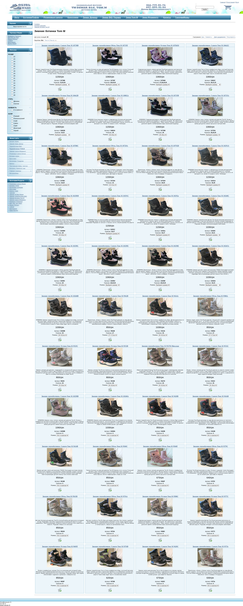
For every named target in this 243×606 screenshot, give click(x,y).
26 (14, 66)
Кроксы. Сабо (13, 191)
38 (14, 95)
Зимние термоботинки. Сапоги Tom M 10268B (60, 296)
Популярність (231, 37)
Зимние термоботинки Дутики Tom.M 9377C (210, 496)
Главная (222, 2)
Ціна (202, 37)
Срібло (16, 123)
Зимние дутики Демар (16, 194)
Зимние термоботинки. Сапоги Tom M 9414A (160, 296)
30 (14, 76)
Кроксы (167, 17)
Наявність (208, 37)
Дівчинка (16, 101)
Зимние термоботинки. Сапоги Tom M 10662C (210, 45)
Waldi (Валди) (13, 210)
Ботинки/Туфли (31, 17)
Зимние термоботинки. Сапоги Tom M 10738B (60, 45)
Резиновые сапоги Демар (17, 184)
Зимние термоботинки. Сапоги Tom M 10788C (59, 145)
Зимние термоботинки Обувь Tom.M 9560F (160, 446)
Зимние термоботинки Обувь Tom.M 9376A (110, 496)
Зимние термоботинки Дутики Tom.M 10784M (160, 45)
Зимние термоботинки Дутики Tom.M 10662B (60, 95)
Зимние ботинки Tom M (16, 198)
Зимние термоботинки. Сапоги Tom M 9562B (110, 296)
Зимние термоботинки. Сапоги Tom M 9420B (160, 396)
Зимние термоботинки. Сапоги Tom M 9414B (60, 446)
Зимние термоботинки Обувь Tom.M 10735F (110, 45)
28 (14, 71)
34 (14, 85)
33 (14, 83)
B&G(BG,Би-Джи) (13, 37)
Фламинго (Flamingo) (14, 36)
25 (14, 64)
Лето (16, 17)
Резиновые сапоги (53, 17)
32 (14, 80)
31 (14, 78)
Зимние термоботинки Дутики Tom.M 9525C (60, 346)
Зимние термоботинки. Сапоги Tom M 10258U (110, 245)
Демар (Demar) (13, 39)
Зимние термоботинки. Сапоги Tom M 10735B (160, 95)
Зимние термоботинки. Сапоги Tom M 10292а (160, 195)
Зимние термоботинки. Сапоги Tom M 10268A (110, 396)
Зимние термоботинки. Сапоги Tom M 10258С (59, 245)
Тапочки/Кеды (182, 17)
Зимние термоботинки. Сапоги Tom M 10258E (160, 245)
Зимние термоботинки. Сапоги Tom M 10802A (110, 95)
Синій (15, 121)
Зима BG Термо (111, 17)
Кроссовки (72, 17)
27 (14, 68)
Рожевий (16, 116)
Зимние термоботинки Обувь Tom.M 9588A (210, 296)
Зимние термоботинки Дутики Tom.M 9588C (160, 496)
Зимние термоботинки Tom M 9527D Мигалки (160, 346)
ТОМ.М (10, 40)
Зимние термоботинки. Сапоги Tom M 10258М (60, 195)
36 (14, 90)
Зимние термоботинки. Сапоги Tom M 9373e (210, 546)
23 (14, 59)
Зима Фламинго (150, 17)
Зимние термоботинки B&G (18, 196)
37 (14, 92)
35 (14, 88)
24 (14, 61)
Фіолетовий (17, 128)
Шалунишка (11, 42)
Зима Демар (90, 17)
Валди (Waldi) (12, 43)
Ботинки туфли (14, 185)
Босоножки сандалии (16, 187)
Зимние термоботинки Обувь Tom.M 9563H (60, 496)
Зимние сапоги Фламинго (17, 200)
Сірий (15, 125)
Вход (237, 2)
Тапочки (12, 192)
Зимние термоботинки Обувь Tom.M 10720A (110, 145)
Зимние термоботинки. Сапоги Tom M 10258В (60, 396)
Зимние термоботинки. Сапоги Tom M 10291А (210, 145)
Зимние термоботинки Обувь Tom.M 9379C (210, 446)
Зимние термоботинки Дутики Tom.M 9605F (60, 546)
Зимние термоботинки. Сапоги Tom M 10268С (210, 195)
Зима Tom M (132, 17)
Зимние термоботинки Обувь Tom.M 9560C (110, 446)
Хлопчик (16, 103)
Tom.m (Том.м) (51, 40)
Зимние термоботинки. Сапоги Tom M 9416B (211, 396)
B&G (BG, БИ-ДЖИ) (15, 203)
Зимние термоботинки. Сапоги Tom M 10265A (210, 245)
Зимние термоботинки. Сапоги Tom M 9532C (210, 346)
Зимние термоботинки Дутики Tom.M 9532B (110, 346)
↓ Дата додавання (219, 37)
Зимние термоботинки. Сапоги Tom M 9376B (110, 546)
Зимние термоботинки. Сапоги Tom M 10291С (110, 195)
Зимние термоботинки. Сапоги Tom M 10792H (160, 145)
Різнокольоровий (19, 118)
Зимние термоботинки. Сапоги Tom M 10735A (210, 95)
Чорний (16, 130)
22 (14, 56)
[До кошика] (60, 89)
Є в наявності (18, 110)
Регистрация (230, 2)
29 (14, 73)
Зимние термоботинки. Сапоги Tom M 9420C (160, 546)
